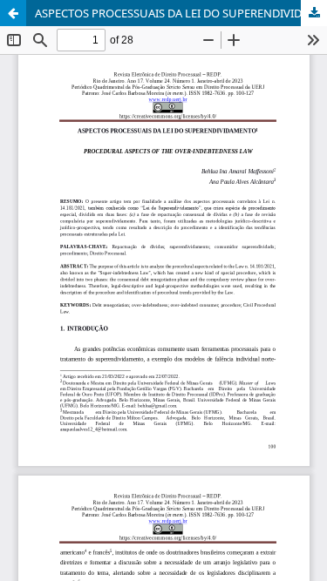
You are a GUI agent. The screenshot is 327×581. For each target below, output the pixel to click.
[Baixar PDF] (314, 13)
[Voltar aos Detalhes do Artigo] (13, 13)
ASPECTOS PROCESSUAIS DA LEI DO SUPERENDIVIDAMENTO (181, 13)
